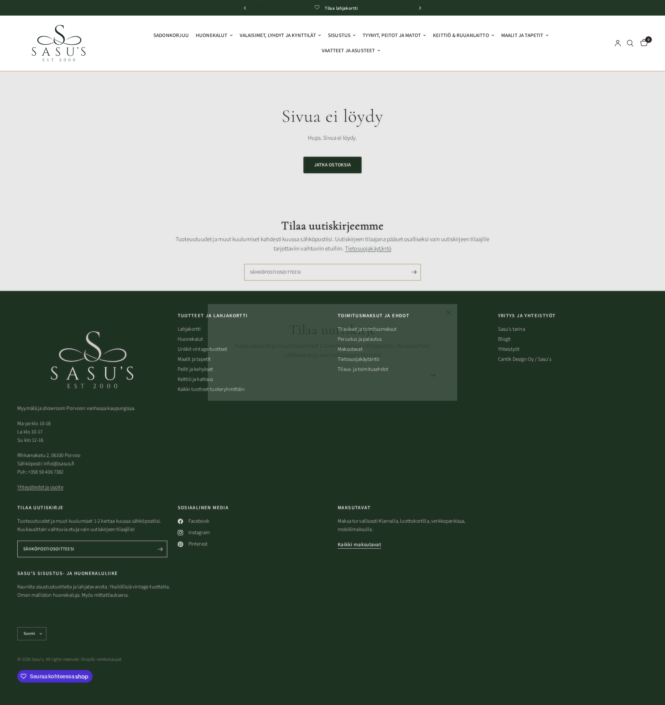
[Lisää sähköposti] (433, 375)
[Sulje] (448, 313)
